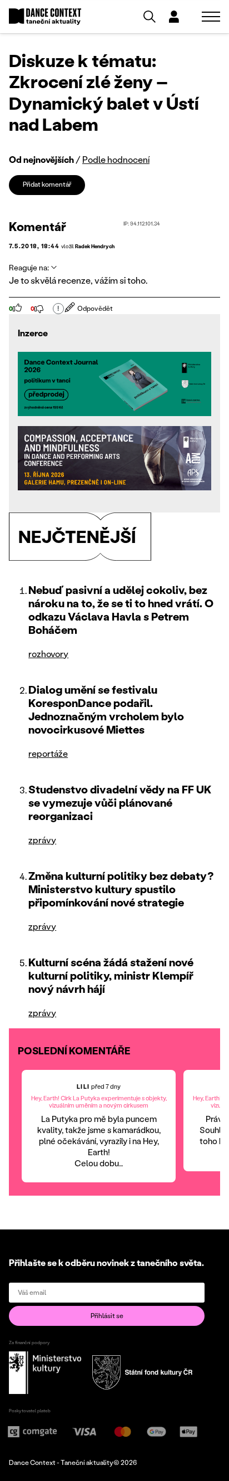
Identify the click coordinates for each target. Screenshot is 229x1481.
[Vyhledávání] (150, 17)
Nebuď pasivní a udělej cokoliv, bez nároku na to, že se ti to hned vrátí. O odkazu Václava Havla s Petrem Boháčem (120, 609)
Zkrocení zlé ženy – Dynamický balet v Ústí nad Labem (104, 102)
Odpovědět (95, 308)
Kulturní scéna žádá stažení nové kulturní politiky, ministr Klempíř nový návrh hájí (110, 975)
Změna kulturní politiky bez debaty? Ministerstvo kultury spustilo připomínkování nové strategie (121, 888)
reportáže (48, 753)
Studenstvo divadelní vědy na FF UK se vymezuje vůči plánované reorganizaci (120, 802)
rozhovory (48, 653)
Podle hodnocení (116, 159)
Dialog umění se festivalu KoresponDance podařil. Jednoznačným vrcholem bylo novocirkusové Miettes (106, 709)
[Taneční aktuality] (45, 16)
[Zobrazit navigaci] (211, 17)
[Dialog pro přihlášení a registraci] (174, 17)
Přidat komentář (47, 184)
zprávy (42, 839)
